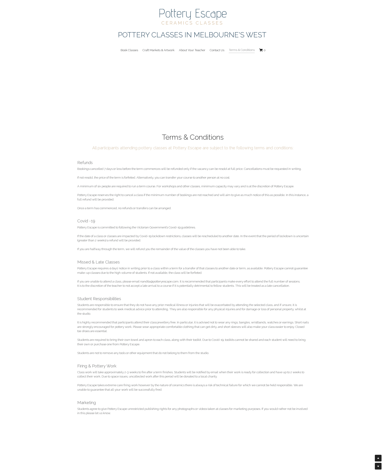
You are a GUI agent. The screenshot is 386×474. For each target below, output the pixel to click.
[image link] (193, 16)
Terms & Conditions (90, 472)
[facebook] (80, 461)
